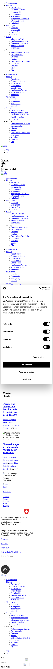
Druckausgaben (17, 54)
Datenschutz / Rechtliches (11, 552)
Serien (8, 37)
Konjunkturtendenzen (19, 41)
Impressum (15, 63)
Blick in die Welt (17, 39)
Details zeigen (39, 357)
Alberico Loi (8, 425)
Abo (12, 70)
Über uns (14, 57)
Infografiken (15, 48)
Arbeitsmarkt (16, 7)
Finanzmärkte (16, 12)
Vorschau (14, 66)
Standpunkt (15, 30)
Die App (14, 68)
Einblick (14, 34)
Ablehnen (26, 379)
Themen (9, 5)
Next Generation (17, 46)
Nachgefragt (15, 32)
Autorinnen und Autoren (20, 52)
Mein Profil (8, 169)
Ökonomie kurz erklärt (19, 43)
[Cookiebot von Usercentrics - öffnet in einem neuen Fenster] (39, 288)
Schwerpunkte (11, 3)
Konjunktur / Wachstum (20, 19)
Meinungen (10, 25)
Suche (5, 160)
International (16, 14)
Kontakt (14, 59)
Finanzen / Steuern (18, 10)
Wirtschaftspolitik (17, 21)
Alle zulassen (26, 365)
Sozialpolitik (16, 16)
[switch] (46, 332)
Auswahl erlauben (26, 372)
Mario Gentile (8, 422)
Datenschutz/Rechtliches (20, 61)
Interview (14, 28)
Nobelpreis (15, 23)
